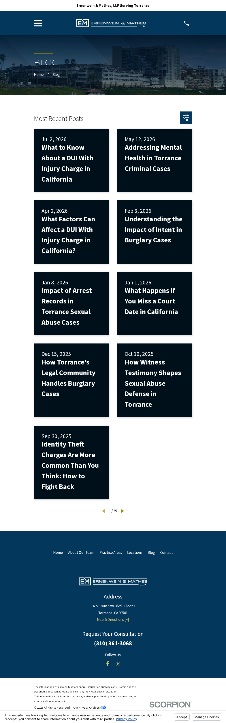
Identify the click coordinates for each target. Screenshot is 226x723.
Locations (134, 552)
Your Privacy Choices (86, 708)
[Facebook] (107, 664)
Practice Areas (111, 552)
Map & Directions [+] (113, 619)
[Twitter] (118, 664)
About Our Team (81, 552)
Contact (166, 552)
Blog (151, 552)
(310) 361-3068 (113, 643)
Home (58, 552)
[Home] (111, 23)
